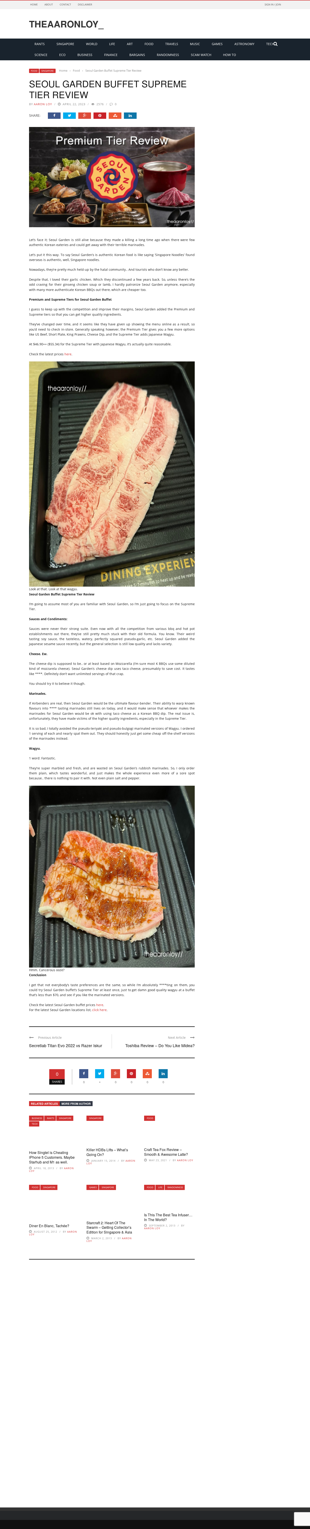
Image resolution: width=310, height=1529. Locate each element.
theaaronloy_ (66, 23)
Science (40, 55)
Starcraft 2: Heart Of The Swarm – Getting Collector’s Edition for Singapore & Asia (109, 1227)
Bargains (137, 55)
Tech (34, 1123)
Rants (39, 44)
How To (229, 55)
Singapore (65, 44)
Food (149, 44)
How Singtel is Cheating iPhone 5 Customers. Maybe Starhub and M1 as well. (52, 1157)
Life (112, 44)
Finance (111, 55)
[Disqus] (112, 1324)
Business (84, 55)
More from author (76, 1104)
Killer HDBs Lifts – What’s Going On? (107, 1152)
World (91, 44)
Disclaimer (85, 4)
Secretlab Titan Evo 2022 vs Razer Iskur (65, 1045)
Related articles (44, 1104)
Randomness (168, 55)
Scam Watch (201, 55)
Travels (171, 44)
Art (130, 44)
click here (99, 1010)
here (67, 354)
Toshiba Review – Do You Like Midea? (160, 1045)
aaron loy (43, 104)
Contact (65, 4)
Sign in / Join (273, 4)
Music (195, 44)
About (48, 4)
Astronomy (244, 44)
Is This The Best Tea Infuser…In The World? (168, 1217)
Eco (62, 55)
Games (217, 44)
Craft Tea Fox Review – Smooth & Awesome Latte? (166, 1152)
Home (34, 4)
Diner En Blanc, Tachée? (49, 1225)
